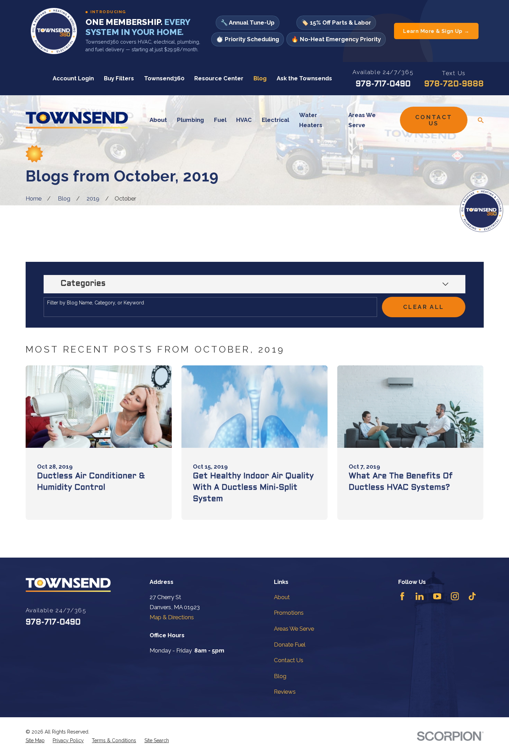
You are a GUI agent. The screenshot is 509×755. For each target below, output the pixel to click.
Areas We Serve (294, 628)
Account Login (73, 78)
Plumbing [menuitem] (190, 119)
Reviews (285, 691)
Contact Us (433, 120)
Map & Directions (172, 617)
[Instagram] (455, 596)
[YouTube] (437, 596)
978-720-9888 (454, 84)
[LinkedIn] (419, 596)
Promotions (289, 612)
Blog (260, 78)
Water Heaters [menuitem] (310, 120)
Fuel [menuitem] (220, 119)
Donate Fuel (289, 644)
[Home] (77, 120)
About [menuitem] (158, 119)
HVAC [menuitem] (244, 119)
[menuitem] (35, 740)
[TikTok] (472, 596)
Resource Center (218, 78)
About (282, 597)
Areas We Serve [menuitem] (362, 120)
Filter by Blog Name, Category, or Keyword (95, 302)
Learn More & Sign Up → (436, 31)
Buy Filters (119, 78)
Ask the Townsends (304, 78)
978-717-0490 (383, 84)
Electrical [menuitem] (275, 119)
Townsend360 (164, 78)
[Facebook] (402, 596)
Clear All (423, 306)
